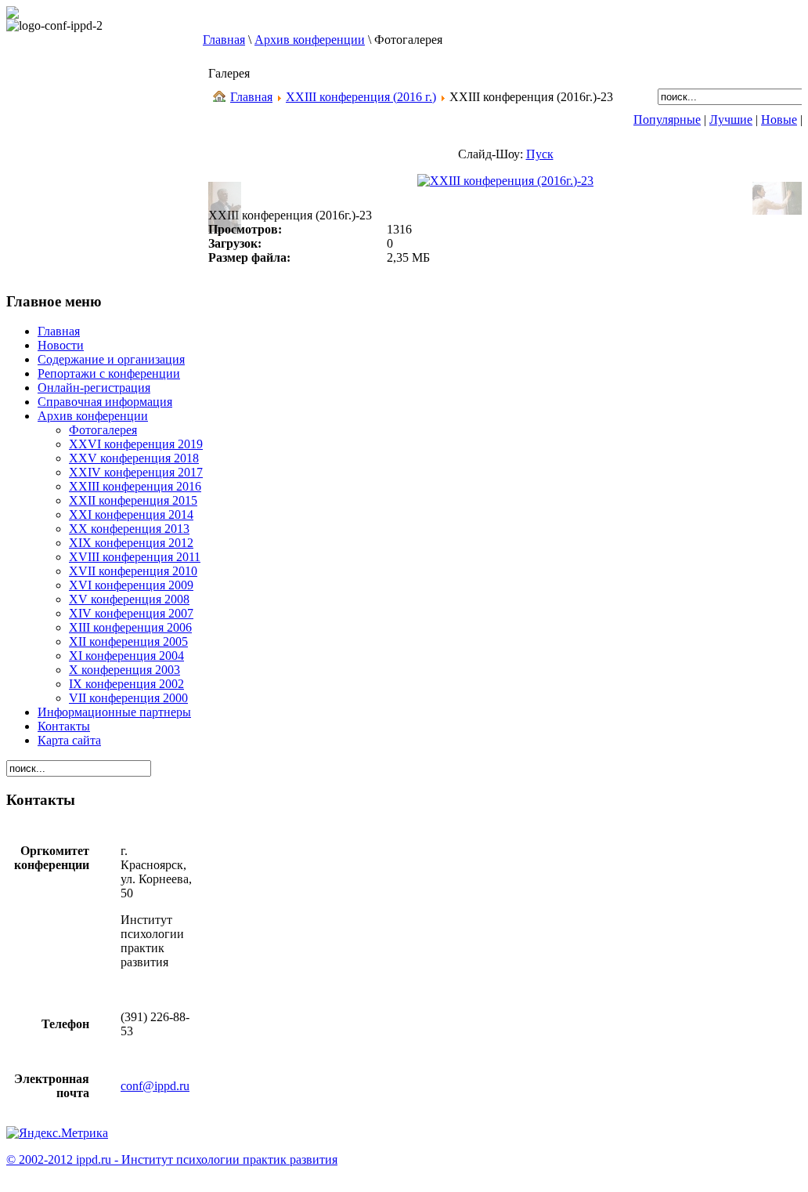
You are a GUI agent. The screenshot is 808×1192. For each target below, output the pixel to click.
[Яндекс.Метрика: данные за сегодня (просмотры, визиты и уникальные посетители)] (57, 1133)
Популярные (667, 119)
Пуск (540, 154)
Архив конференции (309, 39)
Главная (224, 39)
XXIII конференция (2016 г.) (361, 96)
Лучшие (730, 119)
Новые (779, 119)
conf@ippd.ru (155, 1085)
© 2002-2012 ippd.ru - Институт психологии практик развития (171, 1159)
